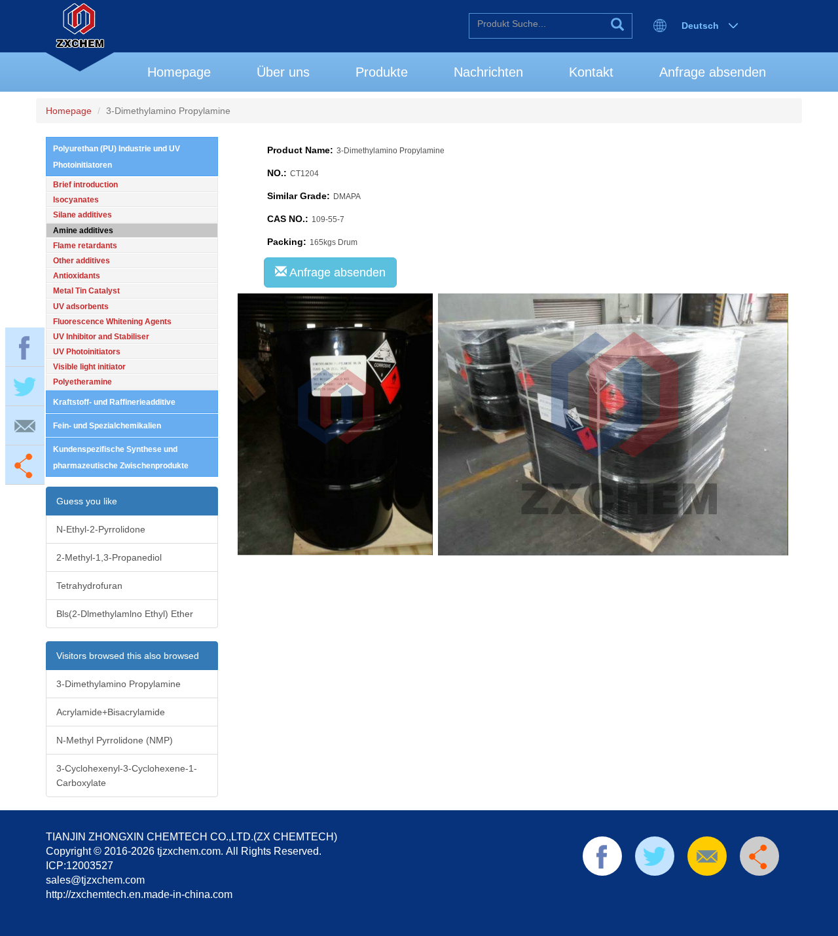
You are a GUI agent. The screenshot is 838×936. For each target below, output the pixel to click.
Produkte (381, 72)
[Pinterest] (675, 892)
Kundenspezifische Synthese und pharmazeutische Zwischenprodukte (121, 457)
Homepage (179, 72)
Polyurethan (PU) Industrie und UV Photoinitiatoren (116, 157)
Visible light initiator (89, 366)
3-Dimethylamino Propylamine (118, 684)
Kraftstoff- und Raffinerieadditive (114, 402)
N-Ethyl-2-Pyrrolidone (100, 529)
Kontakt (591, 72)
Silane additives (82, 214)
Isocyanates (76, 199)
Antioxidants (76, 275)
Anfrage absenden (712, 72)
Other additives (81, 260)
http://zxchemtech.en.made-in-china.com (139, 894)
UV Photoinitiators (86, 351)
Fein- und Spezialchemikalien (107, 425)
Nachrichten (488, 72)
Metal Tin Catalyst (86, 290)
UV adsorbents (81, 306)
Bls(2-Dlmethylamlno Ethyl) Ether (124, 613)
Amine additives (83, 230)
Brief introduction (85, 184)
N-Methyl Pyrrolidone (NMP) (114, 740)
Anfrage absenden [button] (336, 272)
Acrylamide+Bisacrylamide (110, 712)
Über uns (283, 72)
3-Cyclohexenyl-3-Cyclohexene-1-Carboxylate (126, 775)
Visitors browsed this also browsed (127, 655)
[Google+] (716, 892)
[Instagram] (737, 892)
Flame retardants (85, 245)
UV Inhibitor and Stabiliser (101, 336)
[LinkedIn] (654, 892)
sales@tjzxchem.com (95, 880)
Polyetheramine (82, 381)
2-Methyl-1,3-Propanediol (109, 557)
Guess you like (86, 501)
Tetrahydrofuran (89, 585)
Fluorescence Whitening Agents (112, 321)
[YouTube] (695, 892)
